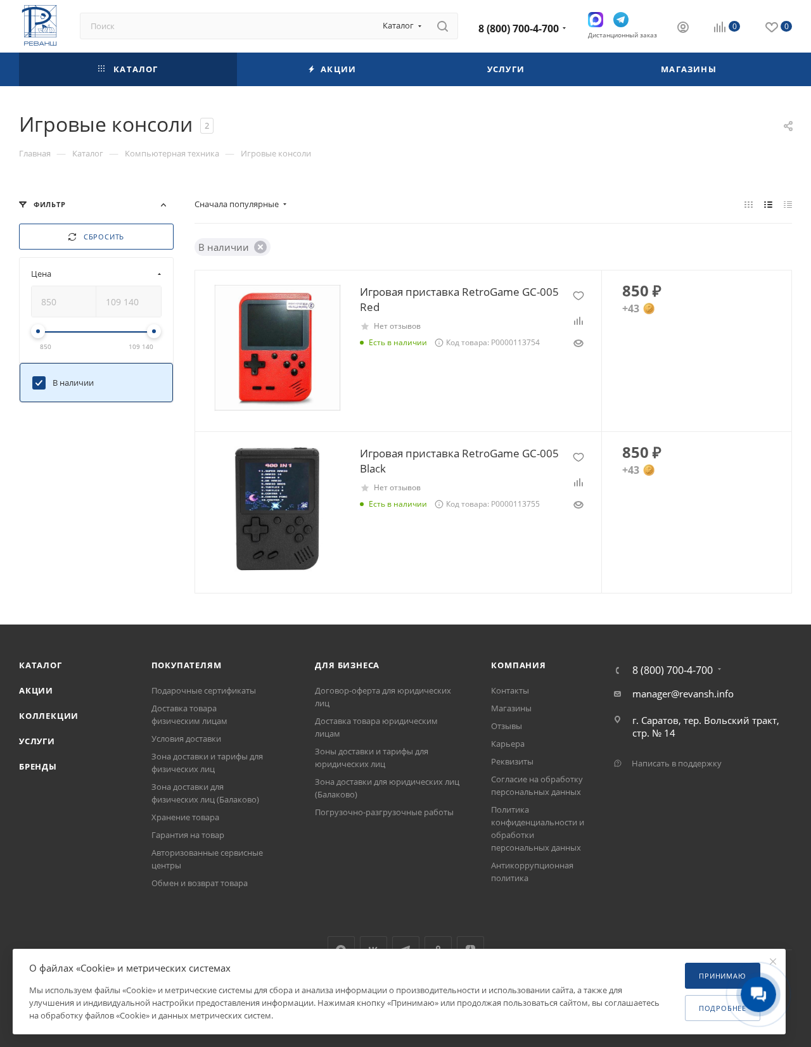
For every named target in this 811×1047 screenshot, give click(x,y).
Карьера (508, 743)
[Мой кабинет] (683, 28)
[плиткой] (748, 204)
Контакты (510, 690)
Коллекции (49, 715)
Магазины (511, 708)
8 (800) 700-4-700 (518, 28)
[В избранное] (578, 295)
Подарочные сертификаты (203, 690)
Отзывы (506, 726)
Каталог (40, 665)
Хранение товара (185, 817)
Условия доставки (186, 738)
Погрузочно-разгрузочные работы (384, 812)
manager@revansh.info (683, 693)
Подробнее (722, 1008)
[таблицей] (787, 204)
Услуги (37, 741)
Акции (36, 690)
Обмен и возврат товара (199, 883)
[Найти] (442, 26)
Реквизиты (512, 761)
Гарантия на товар (187, 835)
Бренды (38, 766)
